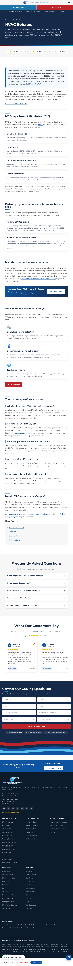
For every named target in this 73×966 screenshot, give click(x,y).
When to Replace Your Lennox (31, 928)
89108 (47, 946)
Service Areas (6, 908)
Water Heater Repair (57, 825)
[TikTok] (31, 808)
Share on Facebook (16, 527)
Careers (28, 895)
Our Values (29, 902)
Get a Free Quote (52, 768)
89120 (17, 949)
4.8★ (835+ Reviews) (34, 732)
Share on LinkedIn (16, 536)
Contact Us (30, 881)
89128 (39, 949)
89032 (43, 944)
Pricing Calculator (8, 902)
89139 (4, 951)
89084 (68, 944)
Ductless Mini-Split (8, 849)
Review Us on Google (10, 813)
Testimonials (30, 891)
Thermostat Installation (10, 856)
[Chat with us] (68, 957)
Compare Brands (7, 874)
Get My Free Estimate (36, 726)
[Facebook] (4, 808)
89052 (53, 944)
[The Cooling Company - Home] (36, 780)
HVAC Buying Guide (9, 878)
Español (28, 885)
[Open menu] (69, 2)
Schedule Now (14, 384)
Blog (3, 888)
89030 (33, 944)
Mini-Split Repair (7, 852)
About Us (29, 871)
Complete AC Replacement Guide (32, 925)
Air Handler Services (32, 839)
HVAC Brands (6, 871)
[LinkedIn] (22, 808)
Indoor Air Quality (32, 822)
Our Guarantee (31, 905)
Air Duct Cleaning (32, 825)
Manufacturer (20, 433)
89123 (30, 949)
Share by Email (14, 540)
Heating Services (8, 839)
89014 (23, 944)
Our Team (29, 878)
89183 (8, 954)
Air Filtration (30, 832)
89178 (68, 951)
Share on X (13, 532)
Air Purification (31, 829)
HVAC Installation (8, 822)
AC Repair (5, 825)
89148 (40, 951)
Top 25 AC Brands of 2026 (10, 925)
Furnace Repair (7, 835)
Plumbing (53, 832)
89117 (3, 949)
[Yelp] (27, 808)
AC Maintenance (7, 832)
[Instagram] (13, 808)
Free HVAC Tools (7, 898)
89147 (36, 951)
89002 (4, 944)
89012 (19, 944)
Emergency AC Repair (9, 863)
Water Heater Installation (58, 822)
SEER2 (40, 124)
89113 (61, 946)
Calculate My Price (55, 291)
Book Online (36, 962)
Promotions (6, 885)
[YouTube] (17, 808)
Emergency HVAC (8, 846)
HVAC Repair (6, 859)
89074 (58, 944)
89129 (44, 949)
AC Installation (7, 829)
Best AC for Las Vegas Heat (55, 925)
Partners (29, 908)
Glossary (5, 891)
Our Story (29, 898)
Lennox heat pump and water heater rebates (38, 279)
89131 (53, 949)
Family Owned (31, 874)
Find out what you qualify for (16, 103)
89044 (48, 944)
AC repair (50, 514)
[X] (8, 808)
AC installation (34, 514)
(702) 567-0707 (35, 84)
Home (7, 20)
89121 (21, 949)
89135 (62, 949)
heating (44, 514)
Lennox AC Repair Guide (10, 928)
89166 (59, 951)
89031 (38, 944)
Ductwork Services (32, 835)
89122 (25, 949)
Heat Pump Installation (10, 842)
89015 (28, 944)
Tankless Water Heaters (58, 829)
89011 (14, 944)
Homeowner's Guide (9, 895)
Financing (5, 881)
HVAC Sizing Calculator (9, 905)
